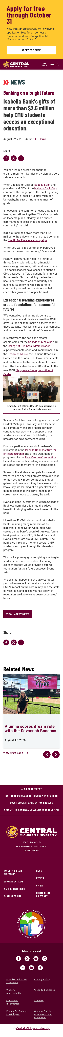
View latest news (17, 614)
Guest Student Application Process (31, 802)
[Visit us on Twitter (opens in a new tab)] (27, 958)
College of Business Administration (29, 346)
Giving (39, 885)
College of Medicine (40, 342)
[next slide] (56, 754)
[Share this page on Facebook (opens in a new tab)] (7, 642)
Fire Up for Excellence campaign (27, 240)
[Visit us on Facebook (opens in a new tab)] (18, 958)
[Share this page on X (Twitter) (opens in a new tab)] (14, 642)
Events (40, 878)
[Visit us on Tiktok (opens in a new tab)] (22, 968)
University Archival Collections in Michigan (31, 809)
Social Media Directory (43, 895)
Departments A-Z (13, 881)
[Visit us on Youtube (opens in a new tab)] (36, 958)
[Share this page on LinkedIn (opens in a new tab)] (22, 642)
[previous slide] (47, 754)
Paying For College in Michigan (17, 1013)
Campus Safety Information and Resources (43, 1014)
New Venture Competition (40, 457)
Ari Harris (40, 139)
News (39, 870)
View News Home (13, 753)
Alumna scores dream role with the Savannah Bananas (30, 728)
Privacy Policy (42, 979)
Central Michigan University (33, 1028)
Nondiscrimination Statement (16, 981)
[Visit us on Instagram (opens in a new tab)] (44, 958)
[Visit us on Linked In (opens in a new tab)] (31, 968)
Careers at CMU (13, 896)
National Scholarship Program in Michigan (32, 795)
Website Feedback (44, 990)
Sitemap (39, 1000)
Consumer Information (13, 1002)
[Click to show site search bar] (55, 64)
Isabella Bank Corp (45, 188)
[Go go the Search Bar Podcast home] (40, 968)
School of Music (18, 354)
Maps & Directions (14, 889)
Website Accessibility (13, 991)
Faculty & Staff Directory (13, 872)
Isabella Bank (42, 184)
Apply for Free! (32, 50)
